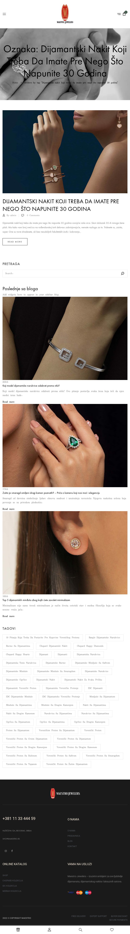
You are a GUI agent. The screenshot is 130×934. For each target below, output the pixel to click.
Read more (15, 242)
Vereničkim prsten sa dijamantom (57, 730)
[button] (124, 13)
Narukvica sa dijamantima (58, 714)
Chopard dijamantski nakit (53, 646)
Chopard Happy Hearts (18, 654)
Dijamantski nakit (45, 680)
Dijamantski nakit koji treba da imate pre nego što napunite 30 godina (61, 205)
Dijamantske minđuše (17, 671)
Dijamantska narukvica (88, 654)
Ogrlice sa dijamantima (52, 722)
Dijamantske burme (56, 663)
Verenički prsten (92, 730)
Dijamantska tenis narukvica (21, 663)
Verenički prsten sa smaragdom (103, 756)
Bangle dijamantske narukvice (104, 638)
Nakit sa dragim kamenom (20, 714)
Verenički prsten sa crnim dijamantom (26, 739)
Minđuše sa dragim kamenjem (57, 705)
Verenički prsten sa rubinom (21, 756)
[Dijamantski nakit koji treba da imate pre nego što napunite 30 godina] (65, 112)
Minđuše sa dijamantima (19, 705)
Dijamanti (62, 654)
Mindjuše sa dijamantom (102, 697)
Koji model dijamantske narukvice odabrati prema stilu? (31, 385)
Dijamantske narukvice (96, 671)
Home (15, 83)
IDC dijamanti (95, 688)
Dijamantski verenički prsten (21, 688)
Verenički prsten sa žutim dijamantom (67, 764)
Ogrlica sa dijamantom (18, 722)
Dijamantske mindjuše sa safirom (92, 663)
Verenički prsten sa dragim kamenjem (26, 747)
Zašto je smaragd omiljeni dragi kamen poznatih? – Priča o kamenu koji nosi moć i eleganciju (51, 493)
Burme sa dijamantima (18, 646)
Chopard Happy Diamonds (90, 646)
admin (13, 215)
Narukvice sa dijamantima (95, 714)
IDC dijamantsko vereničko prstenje (61, 697)
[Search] (122, 273)
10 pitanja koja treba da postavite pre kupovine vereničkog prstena (42, 638)
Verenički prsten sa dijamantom (74, 739)
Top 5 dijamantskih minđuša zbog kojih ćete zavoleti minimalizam (36, 600)
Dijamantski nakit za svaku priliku (83, 680)
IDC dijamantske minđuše (19, 697)
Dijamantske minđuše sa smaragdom (56, 671)
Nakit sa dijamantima (94, 705)
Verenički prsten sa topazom (21, 764)
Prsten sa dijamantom (17, 730)
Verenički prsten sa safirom (61, 756)
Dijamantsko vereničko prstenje (62, 688)
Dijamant (43, 654)
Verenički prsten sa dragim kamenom (77, 747)
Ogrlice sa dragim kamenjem (89, 722)
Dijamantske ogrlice (16, 680)
